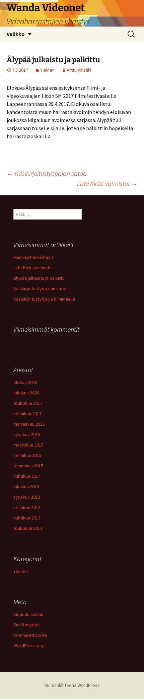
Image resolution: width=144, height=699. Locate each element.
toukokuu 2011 (28, 528)
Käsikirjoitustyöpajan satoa (47, 173)
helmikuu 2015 (27, 455)
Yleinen (47, 70)
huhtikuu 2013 (27, 518)
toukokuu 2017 (28, 403)
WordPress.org (28, 646)
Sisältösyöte (26, 625)
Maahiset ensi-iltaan (33, 257)
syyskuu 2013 (26, 497)
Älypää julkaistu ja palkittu (39, 278)
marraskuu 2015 (29, 424)
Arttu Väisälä (79, 70)
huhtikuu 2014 (27, 476)
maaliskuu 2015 (28, 445)
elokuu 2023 (25, 382)
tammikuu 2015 (28, 466)
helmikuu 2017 (27, 414)
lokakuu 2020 (26, 393)
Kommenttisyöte (30, 635)
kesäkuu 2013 (27, 507)
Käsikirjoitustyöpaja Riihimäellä (44, 299)
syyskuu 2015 (26, 434)
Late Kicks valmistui (107, 183)
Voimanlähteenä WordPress (72, 685)
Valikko (16, 34)
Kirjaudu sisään (28, 614)
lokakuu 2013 (26, 486)
